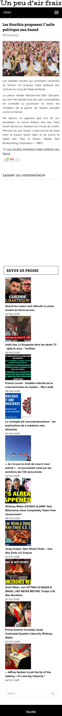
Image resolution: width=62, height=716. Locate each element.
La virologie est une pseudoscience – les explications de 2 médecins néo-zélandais (30, 425)
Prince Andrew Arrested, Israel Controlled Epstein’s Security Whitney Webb (28, 633)
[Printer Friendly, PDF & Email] (12, 159)
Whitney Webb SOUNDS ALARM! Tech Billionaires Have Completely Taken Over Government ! (30, 510)
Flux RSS (31, 711)
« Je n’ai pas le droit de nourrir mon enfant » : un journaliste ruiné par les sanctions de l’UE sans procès (28, 468)
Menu (7, 12)
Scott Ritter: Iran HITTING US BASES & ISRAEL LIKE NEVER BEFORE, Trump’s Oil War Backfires (30, 591)
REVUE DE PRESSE (23, 270)
